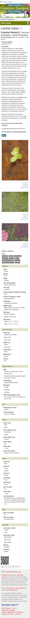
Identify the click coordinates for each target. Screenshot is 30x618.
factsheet (18, 116)
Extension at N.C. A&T (8, 614)
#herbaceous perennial (7, 260)
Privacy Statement (12, 590)
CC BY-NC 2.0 (25, 186)
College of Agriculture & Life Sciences (12, 612)
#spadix (11, 256)
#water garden (17, 256)
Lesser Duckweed (20, 35)
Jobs (14, 608)
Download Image (24, 187)
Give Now (18, 614)
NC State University (7, 575)
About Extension (6, 608)
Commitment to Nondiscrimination (16, 588)
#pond (17, 258)
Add (4, 135)
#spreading (17, 260)
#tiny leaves (5, 258)
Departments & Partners (8, 610)
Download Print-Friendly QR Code (11, 566)
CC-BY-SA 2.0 (25, 217)
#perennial (11, 258)
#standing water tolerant (8, 262)
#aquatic (17, 262)
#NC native (4, 256)
